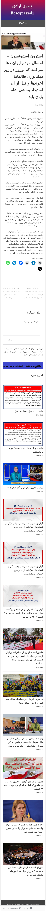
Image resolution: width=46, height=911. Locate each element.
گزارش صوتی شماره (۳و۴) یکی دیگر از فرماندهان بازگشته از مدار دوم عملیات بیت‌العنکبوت (24, 527)
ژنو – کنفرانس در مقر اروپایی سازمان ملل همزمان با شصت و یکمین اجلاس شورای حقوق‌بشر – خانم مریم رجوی (25, 742)
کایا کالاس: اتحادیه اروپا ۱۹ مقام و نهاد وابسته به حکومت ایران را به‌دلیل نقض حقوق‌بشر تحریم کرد (24, 828)
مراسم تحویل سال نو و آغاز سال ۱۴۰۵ (24, 487)
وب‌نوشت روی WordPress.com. (25, 904)
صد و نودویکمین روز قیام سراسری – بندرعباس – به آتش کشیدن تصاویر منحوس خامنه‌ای (11, 293)
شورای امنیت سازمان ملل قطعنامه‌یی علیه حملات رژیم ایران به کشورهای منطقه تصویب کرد (25, 871)
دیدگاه (10, 340)
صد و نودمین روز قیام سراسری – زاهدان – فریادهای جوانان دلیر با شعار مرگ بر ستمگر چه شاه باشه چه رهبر (33, 293)
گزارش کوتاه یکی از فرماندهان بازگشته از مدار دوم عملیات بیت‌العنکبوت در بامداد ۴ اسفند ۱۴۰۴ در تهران (23, 613)
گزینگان (21, 23)
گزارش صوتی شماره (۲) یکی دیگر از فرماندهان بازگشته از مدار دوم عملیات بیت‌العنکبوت (25, 570)
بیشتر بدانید (29, 355)
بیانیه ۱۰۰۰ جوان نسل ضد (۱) (29, 411)
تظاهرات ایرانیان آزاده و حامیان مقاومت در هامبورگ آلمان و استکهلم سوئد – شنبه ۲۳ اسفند (23, 785)
